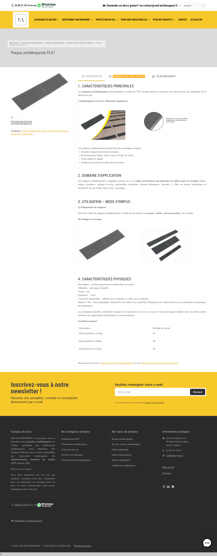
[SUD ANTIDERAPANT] (21, 19)
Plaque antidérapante (31, 131)
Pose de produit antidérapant (76, 460)
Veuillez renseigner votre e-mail (139, 384)
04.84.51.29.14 (22, 5)
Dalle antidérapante (121, 455)
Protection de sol (69, 449)
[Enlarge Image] (41, 93)
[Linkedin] (30, 123)
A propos (166, 473)
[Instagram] (173, 487)
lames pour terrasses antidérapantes (159, 363)
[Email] (13, 123)
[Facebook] (21, 123)
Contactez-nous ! (174, 455)
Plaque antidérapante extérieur (55, 131)
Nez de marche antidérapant (126, 444)
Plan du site (168, 467)
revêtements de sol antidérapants (117, 363)
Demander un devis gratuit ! (123, 5)
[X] (17, 123)
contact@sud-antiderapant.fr (160, 5)
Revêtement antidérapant (22, 134)
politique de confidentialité (154, 403)
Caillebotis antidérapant (123, 465)
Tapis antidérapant (121, 460)
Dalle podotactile (120, 449)
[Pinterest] (25, 123)
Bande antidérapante (122, 439)
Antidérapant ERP (70, 439)
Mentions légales (82, 546)
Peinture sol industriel (72, 455)
